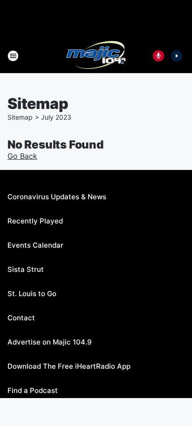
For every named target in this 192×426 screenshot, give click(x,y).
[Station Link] (96, 56)
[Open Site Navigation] (13, 55)
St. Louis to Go (31, 293)
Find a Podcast (32, 390)
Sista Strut (25, 269)
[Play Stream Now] (176, 55)
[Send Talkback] (158, 55)
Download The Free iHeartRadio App (68, 366)
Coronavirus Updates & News (56, 196)
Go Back (22, 156)
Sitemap (20, 117)
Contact (21, 317)
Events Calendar (35, 245)
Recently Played (35, 220)
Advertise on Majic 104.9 (49, 342)
